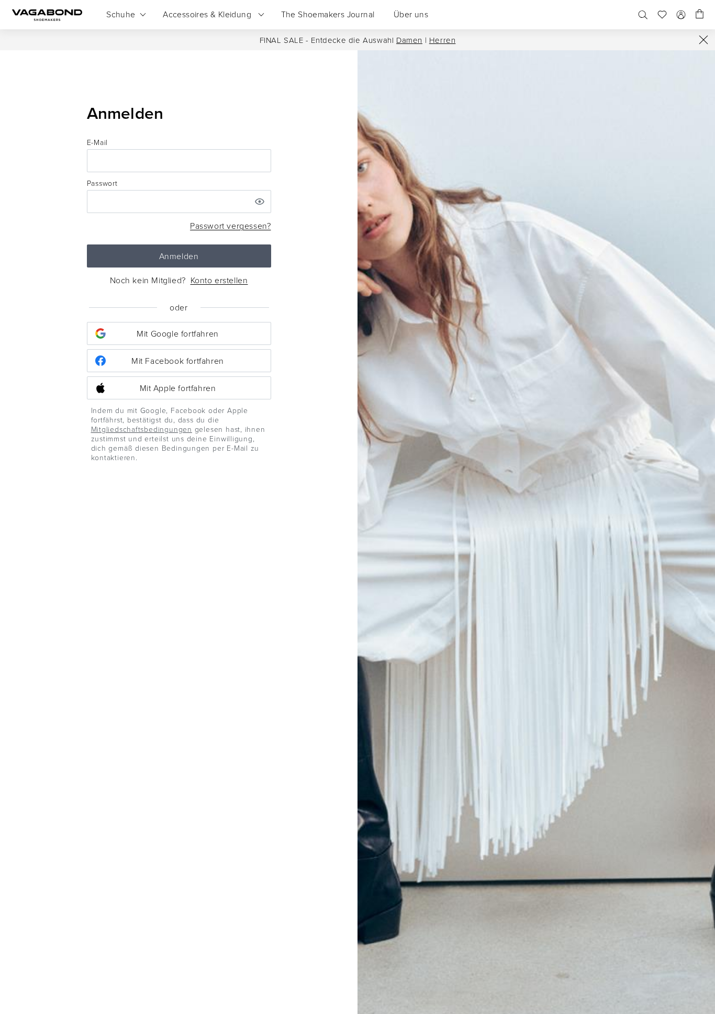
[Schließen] (703, 39)
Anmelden (179, 256)
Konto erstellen (219, 280)
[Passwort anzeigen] (259, 201)
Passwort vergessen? (230, 225)
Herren (442, 40)
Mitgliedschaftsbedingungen (141, 429)
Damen (409, 40)
